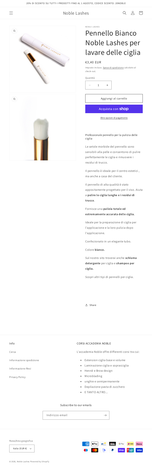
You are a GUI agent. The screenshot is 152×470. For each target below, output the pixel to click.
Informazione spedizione (24, 360)
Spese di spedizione (113, 67)
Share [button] (93, 305)
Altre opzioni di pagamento (114, 117)
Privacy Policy (17, 377)
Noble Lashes (23, 461)
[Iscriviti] (105, 415)
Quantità (90, 77)
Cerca (12, 352)
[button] (11, 13)
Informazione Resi (20, 368)
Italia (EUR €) (20, 448)
